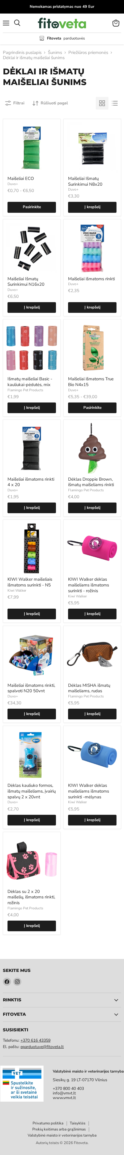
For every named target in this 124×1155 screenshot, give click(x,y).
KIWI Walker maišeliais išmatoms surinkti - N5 (29, 582)
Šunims (55, 52)
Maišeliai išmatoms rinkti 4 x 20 (30, 482)
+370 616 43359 (35, 1040)
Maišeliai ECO (20, 178)
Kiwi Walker (16, 590)
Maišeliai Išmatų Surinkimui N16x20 (25, 281)
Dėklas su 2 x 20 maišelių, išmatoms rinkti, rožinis (31, 897)
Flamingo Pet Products (25, 390)
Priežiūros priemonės (88, 52)
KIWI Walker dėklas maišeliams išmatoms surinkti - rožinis (88, 584)
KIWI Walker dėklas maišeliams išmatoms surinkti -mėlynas (88, 791)
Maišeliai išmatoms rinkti (91, 279)
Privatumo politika (48, 1123)
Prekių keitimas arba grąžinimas (59, 1129)
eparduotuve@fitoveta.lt (42, 1046)
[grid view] (102, 103)
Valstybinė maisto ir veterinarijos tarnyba (62, 1135)
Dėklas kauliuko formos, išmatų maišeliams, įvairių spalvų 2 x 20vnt (31, 791)
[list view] (114, 103)
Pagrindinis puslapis (22, 52)
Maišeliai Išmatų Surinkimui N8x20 (85, 181)
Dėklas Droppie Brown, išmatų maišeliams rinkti (91, 482)
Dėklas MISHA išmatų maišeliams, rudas (89, 688)
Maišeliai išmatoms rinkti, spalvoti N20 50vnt (31, 688)
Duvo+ (12, 184)
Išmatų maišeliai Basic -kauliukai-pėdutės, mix (29, 381)
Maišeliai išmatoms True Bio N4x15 (91, 381)
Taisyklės (77, 1123)
